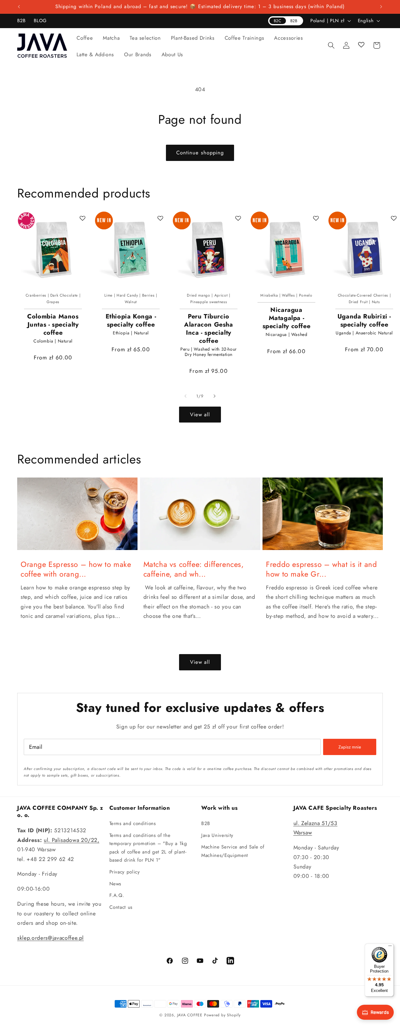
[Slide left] (185, 396)
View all (200, 414)
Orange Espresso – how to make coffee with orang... (76, 569)
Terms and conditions (132, 823)
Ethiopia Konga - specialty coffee (131, 321)
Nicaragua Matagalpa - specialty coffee (286, 318)
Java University (217, 835)
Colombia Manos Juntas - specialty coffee (52, 325)
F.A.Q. (116, 895)
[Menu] (390, 947)
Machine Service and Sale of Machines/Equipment (232, 851)
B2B (205, 823)
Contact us (121, 907)
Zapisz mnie (349, 747)
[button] (85, 38)
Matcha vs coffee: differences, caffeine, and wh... (193, 569)
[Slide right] (214, 396)
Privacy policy (124, 871)
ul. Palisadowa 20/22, (71, 840)
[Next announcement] (381, 6)
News (115, 883)
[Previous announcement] (19, 6)
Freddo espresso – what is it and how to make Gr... (321, 569)
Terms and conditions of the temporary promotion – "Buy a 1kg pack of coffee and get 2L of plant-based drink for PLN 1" (148, 848)
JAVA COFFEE (189, 1015)
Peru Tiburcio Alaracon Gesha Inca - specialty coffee (208, 329)
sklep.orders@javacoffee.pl (50, 938)
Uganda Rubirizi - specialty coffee (364, 321)
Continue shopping (200, 152)
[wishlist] (361, 45)
